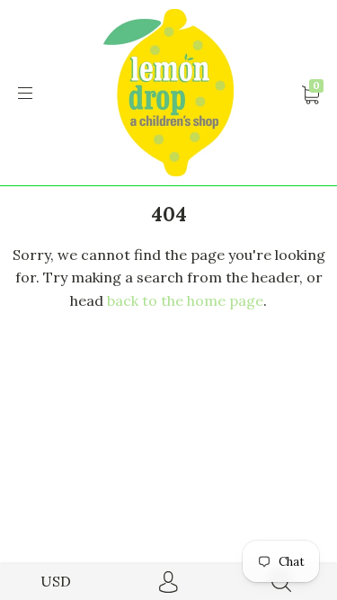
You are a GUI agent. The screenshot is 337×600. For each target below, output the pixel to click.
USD (55, 581)
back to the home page (185, 300)
